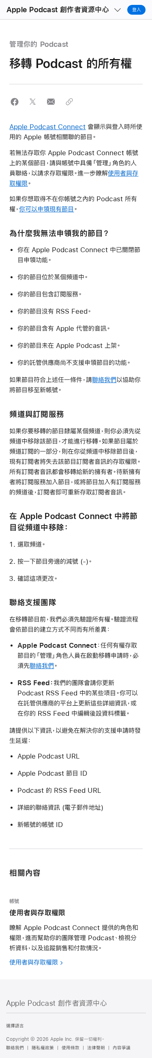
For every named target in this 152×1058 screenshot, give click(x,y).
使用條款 (70, 1047)
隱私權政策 (43, 1047)
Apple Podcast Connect (47, 126)
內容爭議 (122, 1047)
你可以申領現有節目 (46, 208)
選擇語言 (15, 1025)
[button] (14, 102)
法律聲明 (96, 1047)
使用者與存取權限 (33, 962)
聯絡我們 (104, 379)
